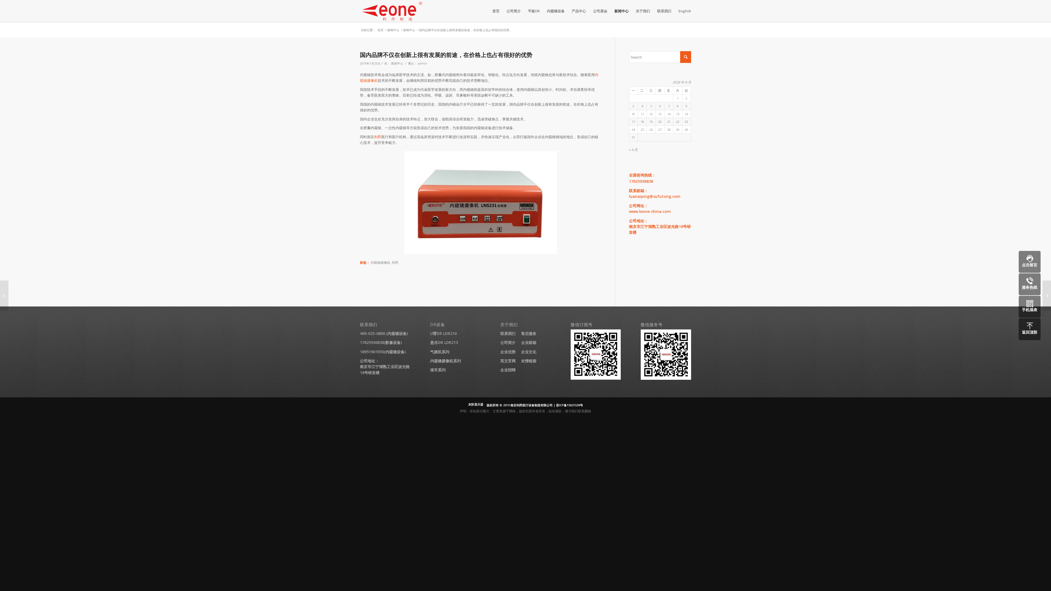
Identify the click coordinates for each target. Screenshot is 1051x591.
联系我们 (508, 333)
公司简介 (508, 342)
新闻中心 (393, 30)
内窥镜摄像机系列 (445, 360)
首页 (380, 30)
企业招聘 (508, 369)
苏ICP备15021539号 (569, 405)
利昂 (377, 136)
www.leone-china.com (650, 211)
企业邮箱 (528, 342)
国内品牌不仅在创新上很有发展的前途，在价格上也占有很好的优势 (446, 55)
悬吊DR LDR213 (444, 342)
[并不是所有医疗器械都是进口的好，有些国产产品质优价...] (4, 295)
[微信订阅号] (596, 378)
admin (422, 63)
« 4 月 (633, 149)
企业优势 (508, 351)
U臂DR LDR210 (443, 333)
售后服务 (528, 333)
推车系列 (438, 369)
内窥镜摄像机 (380, 262)
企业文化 (528, 351)
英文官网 (508, 360)
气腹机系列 (439, 351)
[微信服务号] (666, 378)
